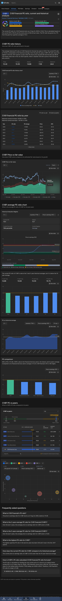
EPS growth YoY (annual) (10, 468)
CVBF (5, 13)
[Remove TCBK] (60, 445)
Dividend (34, 8)
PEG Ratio (20, 8)
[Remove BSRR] (60, 432)
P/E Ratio (13, 8)
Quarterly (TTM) (53, 73)
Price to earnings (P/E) (48, 214)
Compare (46, 8)
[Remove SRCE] (60, 440)
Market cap (40, 468)
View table (53, 76)
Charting (40, 8)
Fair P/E (48, 165)
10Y (4, 165)
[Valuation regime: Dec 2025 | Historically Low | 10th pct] (19, 265)
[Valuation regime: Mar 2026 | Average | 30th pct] (31, 265)
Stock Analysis (5, 8)
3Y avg (55, 323)
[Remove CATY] (60, 436)
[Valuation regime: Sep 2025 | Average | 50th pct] (8, 265)
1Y (4, 214)
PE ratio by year (43, 112)
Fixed (53, 165)
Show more (31, 147)
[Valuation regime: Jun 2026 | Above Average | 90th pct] (42, 265)
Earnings (27, 8)
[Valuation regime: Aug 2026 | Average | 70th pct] (54, 265)
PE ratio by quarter (54, 112)
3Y (4, 73)
